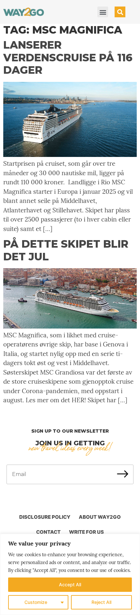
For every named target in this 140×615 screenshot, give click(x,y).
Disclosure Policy (44, 517)
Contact (48, 532)
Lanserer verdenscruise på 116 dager (68, 57)
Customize (35, 602)
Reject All (101, 602)
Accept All (70, 584)
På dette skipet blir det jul (65, 250)
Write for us (86, 532)
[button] (102, 12)
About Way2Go (100, 517)
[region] (70, 574)
